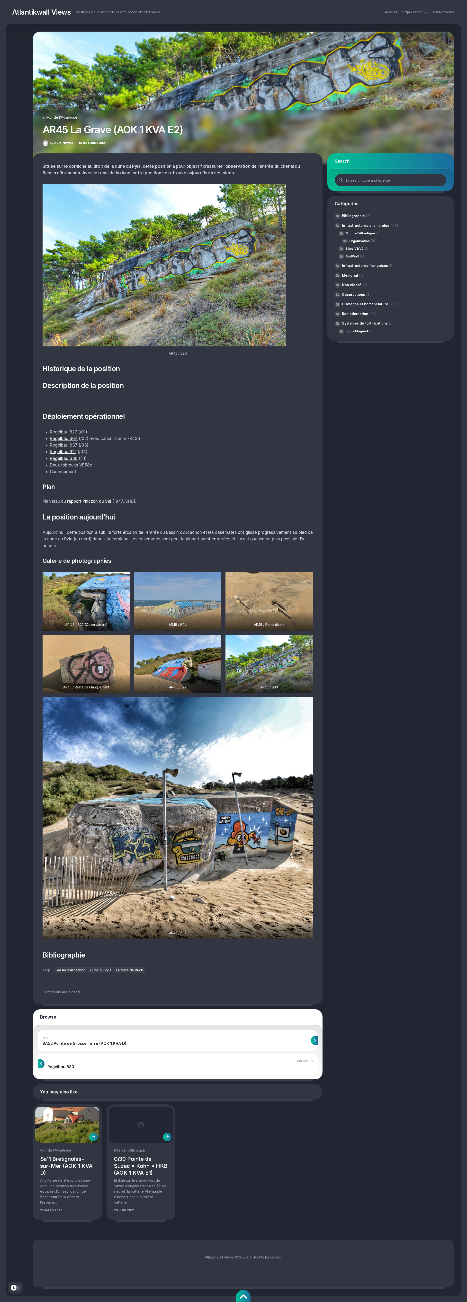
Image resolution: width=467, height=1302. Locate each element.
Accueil (391, 12)
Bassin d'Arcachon (70, 970)
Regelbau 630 (64, 458)
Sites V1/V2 (355, 248)
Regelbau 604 (64, 438)
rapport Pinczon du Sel (89, 501)
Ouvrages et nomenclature (365, 304)
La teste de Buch (129, 970)
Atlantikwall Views (41, 12)
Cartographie (444, 12)
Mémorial (350, 275)
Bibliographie (353, 216)
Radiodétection (355, 314)
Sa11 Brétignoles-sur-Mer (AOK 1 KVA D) (66, 1166)
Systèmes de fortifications (365, 323)
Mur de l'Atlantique (61, 117)
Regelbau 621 (63, 451)
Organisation (412, 12)
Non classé (351, 285)
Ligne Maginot (357, 331)
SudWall (352, 256)
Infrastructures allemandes (365, 225)
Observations (353, 294)
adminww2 (61, 143)
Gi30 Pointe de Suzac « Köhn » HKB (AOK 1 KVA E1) (141, 1166)
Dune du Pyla (100, 970)
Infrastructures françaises (365, 266)
